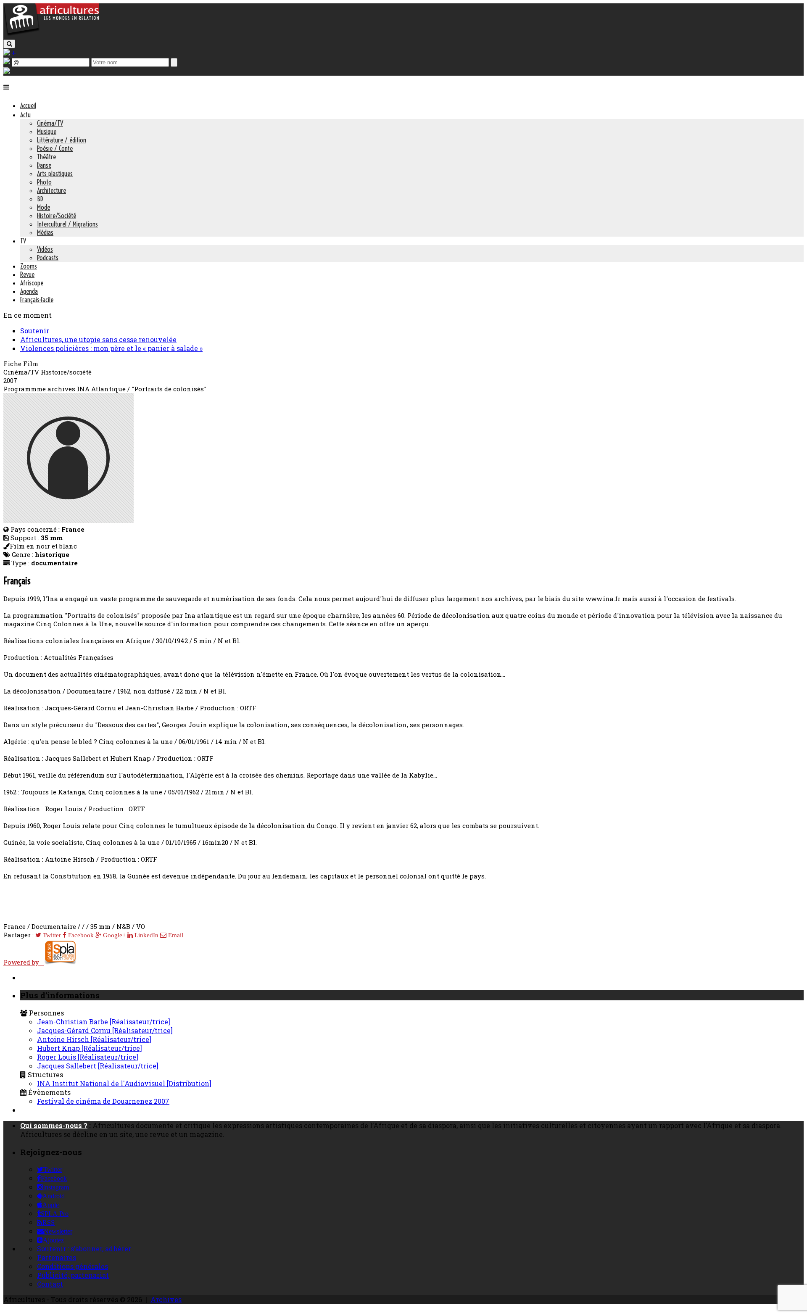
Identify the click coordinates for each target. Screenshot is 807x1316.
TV (23, 241)
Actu (25, 115)
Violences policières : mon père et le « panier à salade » (111, 348)
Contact (50, 1283)
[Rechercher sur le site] (9, 44)
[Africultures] (51, 34)
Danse (44, 165)
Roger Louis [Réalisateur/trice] (87, 1056)
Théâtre (46, 157)
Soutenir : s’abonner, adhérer (84, 1248)
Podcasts (47, 257)
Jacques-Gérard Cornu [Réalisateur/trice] (105, 1030)
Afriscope (31, 283)
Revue (27, 274)
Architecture (51, 190)
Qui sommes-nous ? (53, 1125)
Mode (43, 207)
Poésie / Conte (55, 148)
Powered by (23, 962)
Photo (44, 182)
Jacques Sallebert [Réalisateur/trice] (97, 1065)
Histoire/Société (56, 215)
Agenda (29, 291)
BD (40, 199)
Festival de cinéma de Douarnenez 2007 (103, 1101)
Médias (45, 232)
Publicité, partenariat (73, 1275)
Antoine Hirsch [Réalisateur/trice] (94, 1039)
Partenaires (56, 1257)
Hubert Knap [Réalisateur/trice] (89, 1048)
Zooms (28, 266)
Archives (166, 1299)
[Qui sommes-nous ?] (6, 71)
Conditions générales (72, 1266)
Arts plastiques (55, 173)
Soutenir (34, 330)
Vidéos (45, 249)
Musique (46, 131)
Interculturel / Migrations (67, 224)
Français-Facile (36, 299)
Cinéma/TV (50, 123)
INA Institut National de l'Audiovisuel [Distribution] (124, 1083)
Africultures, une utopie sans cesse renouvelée (98, 339)
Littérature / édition (61, 140)
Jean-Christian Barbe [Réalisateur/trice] (103, 1021)
